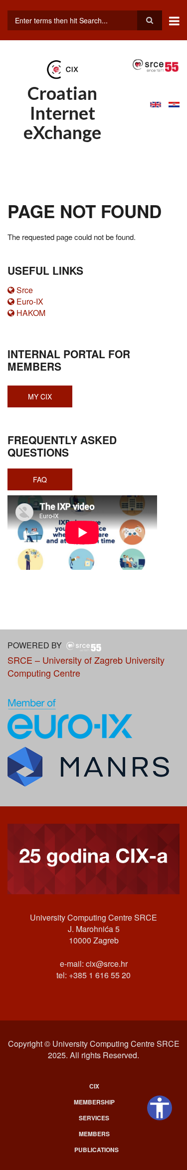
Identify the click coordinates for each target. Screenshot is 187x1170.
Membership (94, 1102)
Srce (24, 290)
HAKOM (30, 312)
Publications (96, 1150)
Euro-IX (29, 301)
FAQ (40, 479)
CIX (94, 1086)
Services (94, 1118)
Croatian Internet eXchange (62, 112)
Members (94, 1134)
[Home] (62, 69)
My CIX (40, 396)
